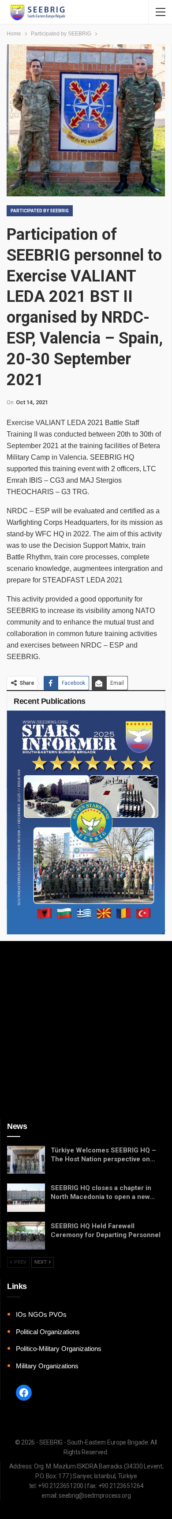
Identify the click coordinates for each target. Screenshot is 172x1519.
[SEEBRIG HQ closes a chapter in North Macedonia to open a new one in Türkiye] (26, 1197)
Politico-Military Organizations (58, 1348)
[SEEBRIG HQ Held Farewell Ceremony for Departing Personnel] (26, 1236)
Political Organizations (48, 1331)
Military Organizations (47, 1366)
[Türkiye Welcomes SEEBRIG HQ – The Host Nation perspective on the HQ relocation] (26, 1160)
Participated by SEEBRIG (40, 210)
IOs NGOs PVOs (41, 1314)
